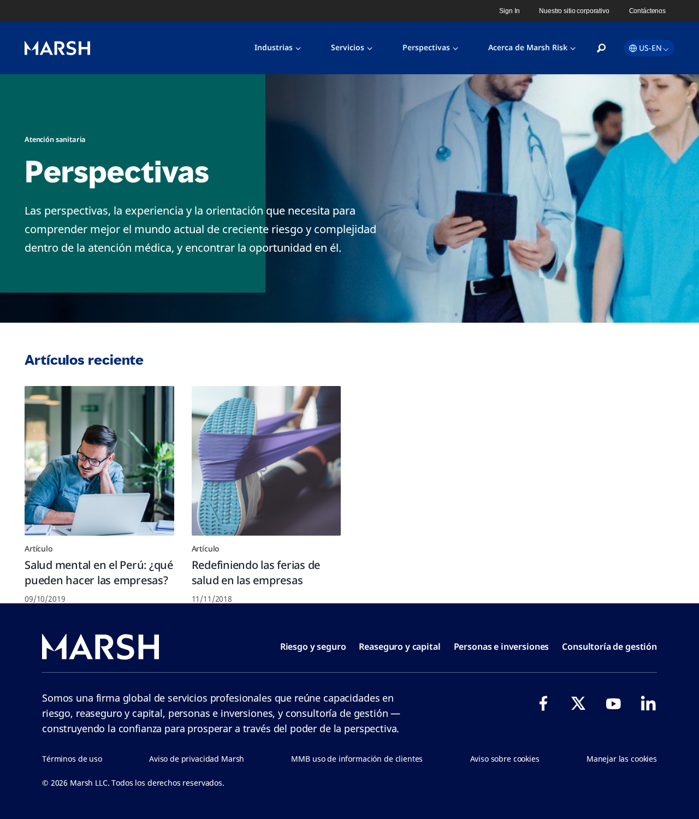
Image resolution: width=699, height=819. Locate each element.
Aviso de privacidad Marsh (196, 758)
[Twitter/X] (578, 703)
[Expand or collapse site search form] (601, 48)
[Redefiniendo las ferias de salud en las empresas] (266, 461)
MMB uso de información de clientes (357, 758)
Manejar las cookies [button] (622, 758)
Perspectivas (426, 47)
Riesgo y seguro (313, 646)
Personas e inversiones (501, 646)
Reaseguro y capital (399, 646)
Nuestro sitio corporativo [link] (574, 11)
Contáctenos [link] (647, 11)
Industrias (273, 47)
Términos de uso (72, 758)
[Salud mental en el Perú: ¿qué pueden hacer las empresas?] (99, 461)
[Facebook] (543, 703)
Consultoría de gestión (609, 646)
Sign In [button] (509, 11)
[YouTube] (613, 703)
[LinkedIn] (648, 703)
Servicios (347, 47)
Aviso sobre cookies (505, 758)
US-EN (650, 48)
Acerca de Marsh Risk (527, 47)
